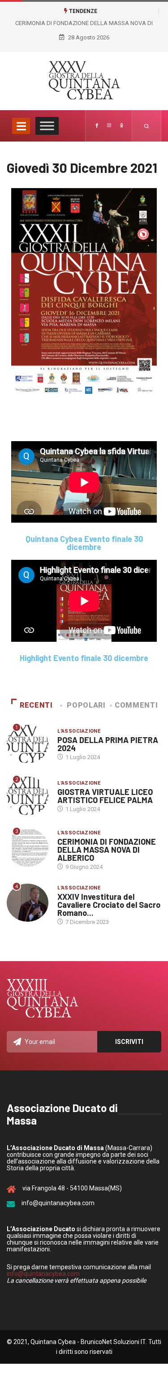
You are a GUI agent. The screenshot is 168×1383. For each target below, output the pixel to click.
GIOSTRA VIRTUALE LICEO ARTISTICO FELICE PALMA (105, 796)
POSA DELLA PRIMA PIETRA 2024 (107, 744)
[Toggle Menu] (47, 126)
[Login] (121, 126)
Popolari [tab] (86, 705)
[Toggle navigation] (21, 126)
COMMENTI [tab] (136, 705)
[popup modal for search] (146, 126)
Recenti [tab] (36, 705)
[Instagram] (109, 126)
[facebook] (96, 126)
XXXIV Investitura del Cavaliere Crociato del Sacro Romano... (108, 905)
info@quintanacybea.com (43, 1273)
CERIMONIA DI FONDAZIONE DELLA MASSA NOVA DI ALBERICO (106, 850)
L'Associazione (78, 731)
